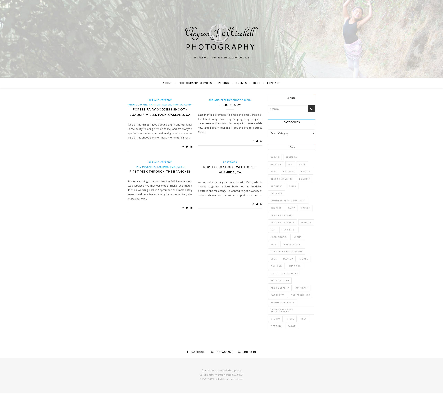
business (277, 186)
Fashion (155, 104)
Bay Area (289, 171)
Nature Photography (177, 104)
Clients (241, 83)
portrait (302, 288)
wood (292, 326)
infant (297, 237)
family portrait (282, 215)
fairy (291, 208)
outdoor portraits (284, 273)
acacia (275, 157)
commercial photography (288, 200)
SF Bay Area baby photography (282, 310)
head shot (289, 229)
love (274, 258)
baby (274, 171)
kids (273, 244)
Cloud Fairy (230, 105)
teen (304, 318)
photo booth (280, 280)
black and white (282, 179)
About (167, 83)
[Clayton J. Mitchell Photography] (221, 38)
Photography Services (195, 83)
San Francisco (300, 295)
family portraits (282, 222)
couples (276, 208)
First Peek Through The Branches (160, 171)
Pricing (223, 83)
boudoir (304, 179)
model (304, 258)
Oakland (276, 266)
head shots (278, 237)
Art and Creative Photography (230, 100)
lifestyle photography (287, 251)
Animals (276, 164)
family (305, 208)
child (292, 186)
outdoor (294, 266)
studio (275, 318)
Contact (273, 83)
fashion (306, 222)
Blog (256, 83)
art (290, 164)
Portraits (177, 166)
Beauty (306, 171)
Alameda (291, 157)
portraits (278, 295)
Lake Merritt (291, 244)
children (277, 193)
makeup (288, 258)
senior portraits (283, 302)
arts (302, 164)
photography (280, 288)
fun (273, 229)
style (290, 318)
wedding (276, 326)
